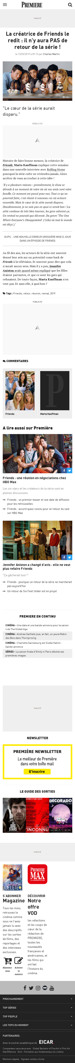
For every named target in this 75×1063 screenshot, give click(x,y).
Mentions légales (11, 1059)
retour (26, 293)
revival (45, 293)
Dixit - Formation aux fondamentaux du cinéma (40, 1051)
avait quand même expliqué (32, 268)
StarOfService (9, 1051)
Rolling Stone (56, 169)
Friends (17, 293)
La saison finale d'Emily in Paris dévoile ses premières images (34, 653)
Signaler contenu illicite (32, 1059)
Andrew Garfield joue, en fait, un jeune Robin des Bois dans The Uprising (36, 635)
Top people (10, 1016)
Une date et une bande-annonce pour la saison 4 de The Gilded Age (37, 627)
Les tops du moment (16, 1025)
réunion (36, 293)
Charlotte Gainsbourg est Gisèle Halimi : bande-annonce (33, 644)
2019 (52, 293)
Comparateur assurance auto (17, 1048)
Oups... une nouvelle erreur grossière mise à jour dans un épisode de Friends (37, 238)
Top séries (9, 1007)
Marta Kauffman (49, 413)
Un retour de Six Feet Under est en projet (32, 591)
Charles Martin (51, 53)
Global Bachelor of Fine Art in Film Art (51, 1048)
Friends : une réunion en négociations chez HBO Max (34, 480)
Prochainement (13, 998)
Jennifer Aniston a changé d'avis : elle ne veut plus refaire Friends (36, 567)
